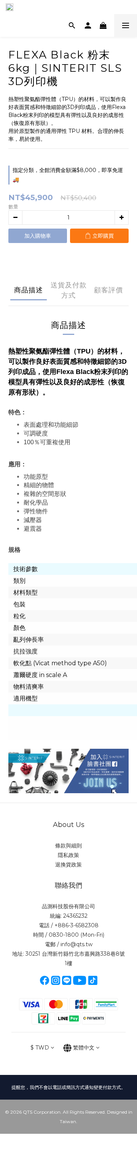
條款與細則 (68, 845)
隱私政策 (68, 855)
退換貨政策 (68, 864)
